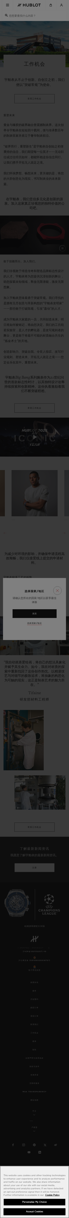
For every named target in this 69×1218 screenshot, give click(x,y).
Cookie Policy (52, 1195)
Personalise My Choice (34, 1202)
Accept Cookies (34, 1212)
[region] (34, 1192)
